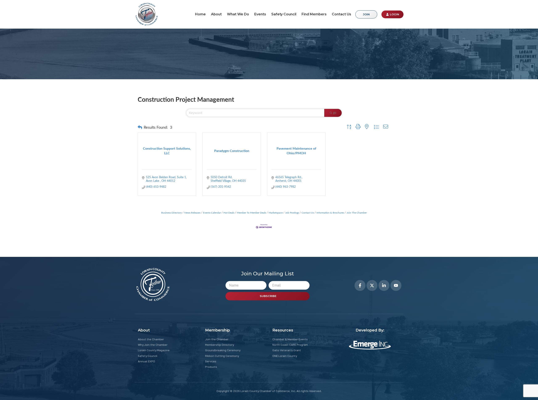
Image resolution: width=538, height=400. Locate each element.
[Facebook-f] (360, 285)
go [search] (334, 112)
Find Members (314, 14)
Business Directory (171, 212)
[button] (140, 127)
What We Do (238, 14)
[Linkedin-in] (383, 285)
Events (260, 14)
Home (200, 14)
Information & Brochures (330, 212)
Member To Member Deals (251, 212)
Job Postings (292, 212)
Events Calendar (212, 212)
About (216, 14)
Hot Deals (228, 212)
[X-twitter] (372, 285)
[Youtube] (395, 285)
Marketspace (276, 212)
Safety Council (283, 14)
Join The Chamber (357, 212)
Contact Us (341, 14)
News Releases (192, 212)
